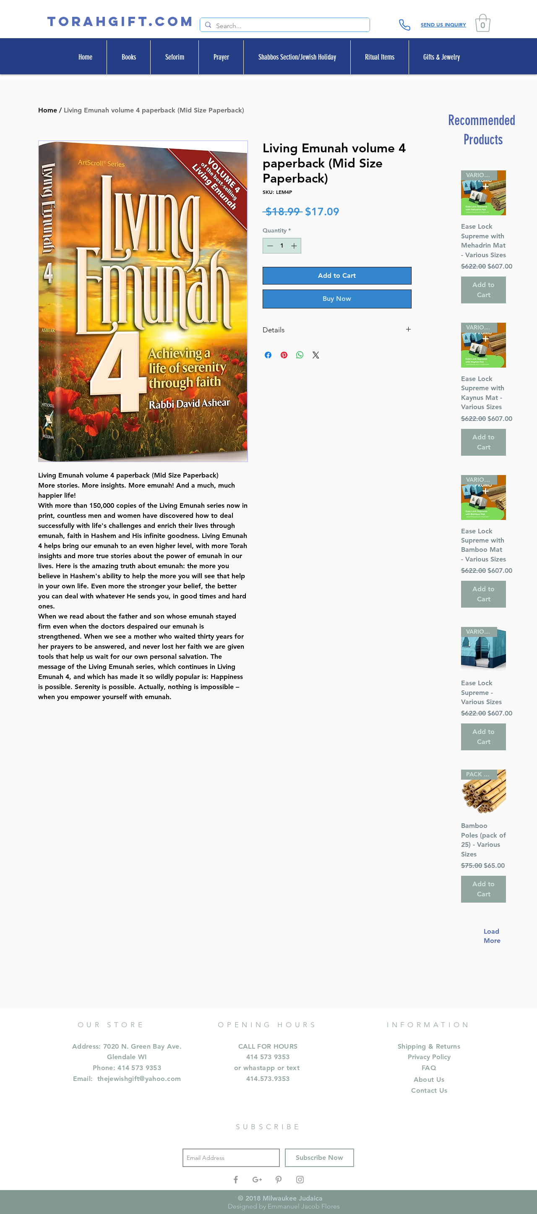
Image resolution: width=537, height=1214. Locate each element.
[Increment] (294, 245)
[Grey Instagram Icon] (300, 1180)
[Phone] (404, 25)
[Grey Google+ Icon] (257, 1180)
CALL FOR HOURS (267, 1046)
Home (47, 110)
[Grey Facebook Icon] (236, 1180)
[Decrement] (269, 245)
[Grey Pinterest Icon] (279, 1180)
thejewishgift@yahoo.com (139, 1079)
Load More (488, 936)
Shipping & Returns (429, 1046)
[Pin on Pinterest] (284, 355)
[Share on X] (316, 355)
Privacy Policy (429, 1057)
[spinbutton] (281, 245)
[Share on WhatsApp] (300, 355)
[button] (482, 23)
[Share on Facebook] (268, 355)
